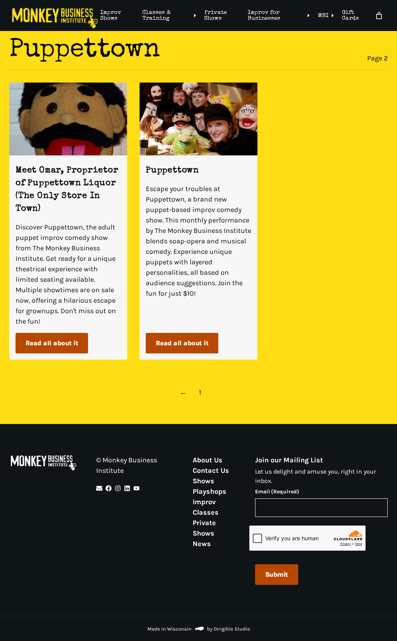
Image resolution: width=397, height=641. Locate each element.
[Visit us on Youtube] (136, 488)
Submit (276, 574)
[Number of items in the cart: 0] (379, 15)
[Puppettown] (198, 119)
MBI (323, 16)
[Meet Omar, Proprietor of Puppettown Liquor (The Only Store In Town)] (68, 119)
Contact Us (211, 470)
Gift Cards (350, 15)
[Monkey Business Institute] (54, 18)
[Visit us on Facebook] (108, 488)
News (202, 543)
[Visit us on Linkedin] (127, 488)
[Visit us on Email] (99, 488)
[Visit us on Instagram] (118, 488)
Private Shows (215, 15)
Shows (203, 481)
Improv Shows (110, 15)
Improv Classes (206, 507)
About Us (208, 460)
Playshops (209, 491)
